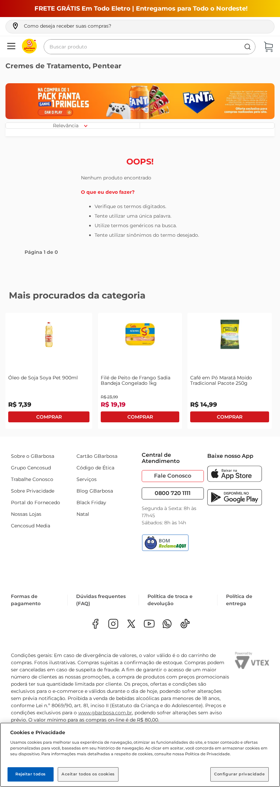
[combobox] (149, 46)
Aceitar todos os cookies (88, 774)
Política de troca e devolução (170, 600)
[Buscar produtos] (247, 47)
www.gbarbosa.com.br (105, 713)
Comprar (48, 416)
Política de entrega (239, 600)
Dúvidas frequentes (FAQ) (101, 600)
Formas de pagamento (26, 600)
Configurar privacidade (239, 774)
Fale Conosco (172, 475)
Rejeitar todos (30, 774)
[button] (61, 26)
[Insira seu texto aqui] (167, 624)
